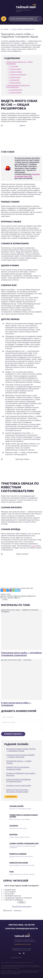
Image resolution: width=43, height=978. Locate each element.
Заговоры (13, 825)
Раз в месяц (9, 894)
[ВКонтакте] (2, 590)
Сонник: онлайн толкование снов (24, 843)
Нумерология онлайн (18, 863)
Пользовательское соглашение (22, 944)
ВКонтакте (19, 953)
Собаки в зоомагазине (17, 74)
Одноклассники (23, 953)
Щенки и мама (14, 77)
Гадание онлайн (16, 806)
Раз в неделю (10, 892)
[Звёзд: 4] (25, 596)
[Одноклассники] (4, 590)
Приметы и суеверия (17, 854)
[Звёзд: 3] (18, 596)
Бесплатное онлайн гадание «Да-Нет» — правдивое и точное (21, 750)
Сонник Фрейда (14, 92)
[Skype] (16, 590)
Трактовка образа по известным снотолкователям (18, 86)
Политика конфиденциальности (21, 928)
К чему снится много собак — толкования (16, 703)
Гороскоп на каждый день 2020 (27, 175)
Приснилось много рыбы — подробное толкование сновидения (21, 653)
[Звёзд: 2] (11, 596)
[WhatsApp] (13, 590)
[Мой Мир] (7, 590)
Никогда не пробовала (14, 900)
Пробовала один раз (13, 896)
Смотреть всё (11, 796)
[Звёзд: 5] (32, 596)
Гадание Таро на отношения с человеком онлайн (18, 768)
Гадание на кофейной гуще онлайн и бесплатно (21, 774)
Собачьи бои (14, 80)
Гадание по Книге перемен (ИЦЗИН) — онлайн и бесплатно (20, 756)
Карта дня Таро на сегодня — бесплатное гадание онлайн (17, 790)
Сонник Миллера (15, 90)
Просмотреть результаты (21, 906)
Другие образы (14, 82)
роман (33, 546)
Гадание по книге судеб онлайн (18, 785)
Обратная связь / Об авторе (21, 925)
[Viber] (10, 590)
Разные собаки (14, 69)
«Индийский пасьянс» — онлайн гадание (18, 762)
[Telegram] (19, 590)
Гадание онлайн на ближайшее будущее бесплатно (18, 780)
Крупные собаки (15, 72)
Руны (11, 871)
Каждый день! (10, 890)
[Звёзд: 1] (4, 596)
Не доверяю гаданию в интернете (18, 898)
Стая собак (13, 66)
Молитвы (13, 834)
